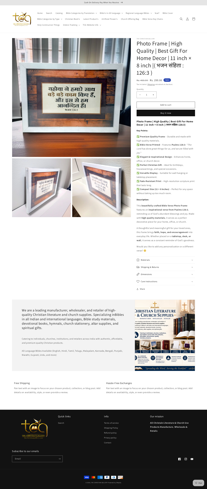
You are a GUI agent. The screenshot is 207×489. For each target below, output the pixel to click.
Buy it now (166, 113)
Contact (107, 442)
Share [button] (142, 289)
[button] (81, 13)
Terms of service (111, 423)
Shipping (151, 84)
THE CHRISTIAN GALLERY (99, 483)
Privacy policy (110, 437)
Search (61, 423)
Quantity (140, 89)
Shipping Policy (111, 428)
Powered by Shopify (114, 483)
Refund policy (110, 432)
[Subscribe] (59, 459)
